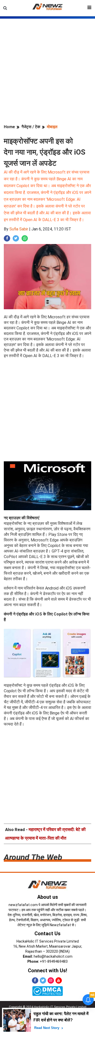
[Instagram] (51, 980)
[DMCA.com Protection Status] (47, 991)
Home (9, 126)
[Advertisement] (47, 66)
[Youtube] (58, 980)
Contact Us (47, 933)
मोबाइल (52, 126)
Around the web (33, 857)
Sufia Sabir (18, 229)
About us (47, 897)
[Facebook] (35, 980)
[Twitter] (43, 980)
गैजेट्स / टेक (31, 126)
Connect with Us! (47, 970)
